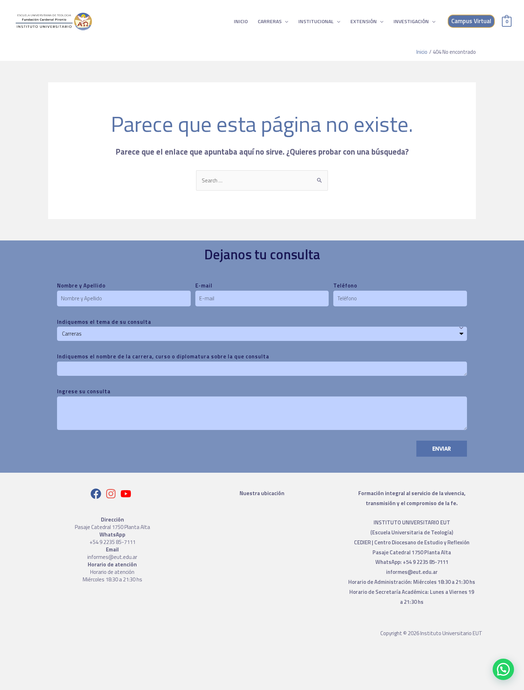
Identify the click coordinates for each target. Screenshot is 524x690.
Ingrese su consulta (84, 391)
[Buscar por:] (262, 180)
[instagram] (112, 493)
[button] (503, 669)
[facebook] (97, 493)
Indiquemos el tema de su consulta (104, 322)
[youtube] (127, 493)
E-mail (203, 285)
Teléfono (345, 285)
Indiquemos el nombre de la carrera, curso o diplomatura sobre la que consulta (163, 356)
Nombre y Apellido (81, 285)
